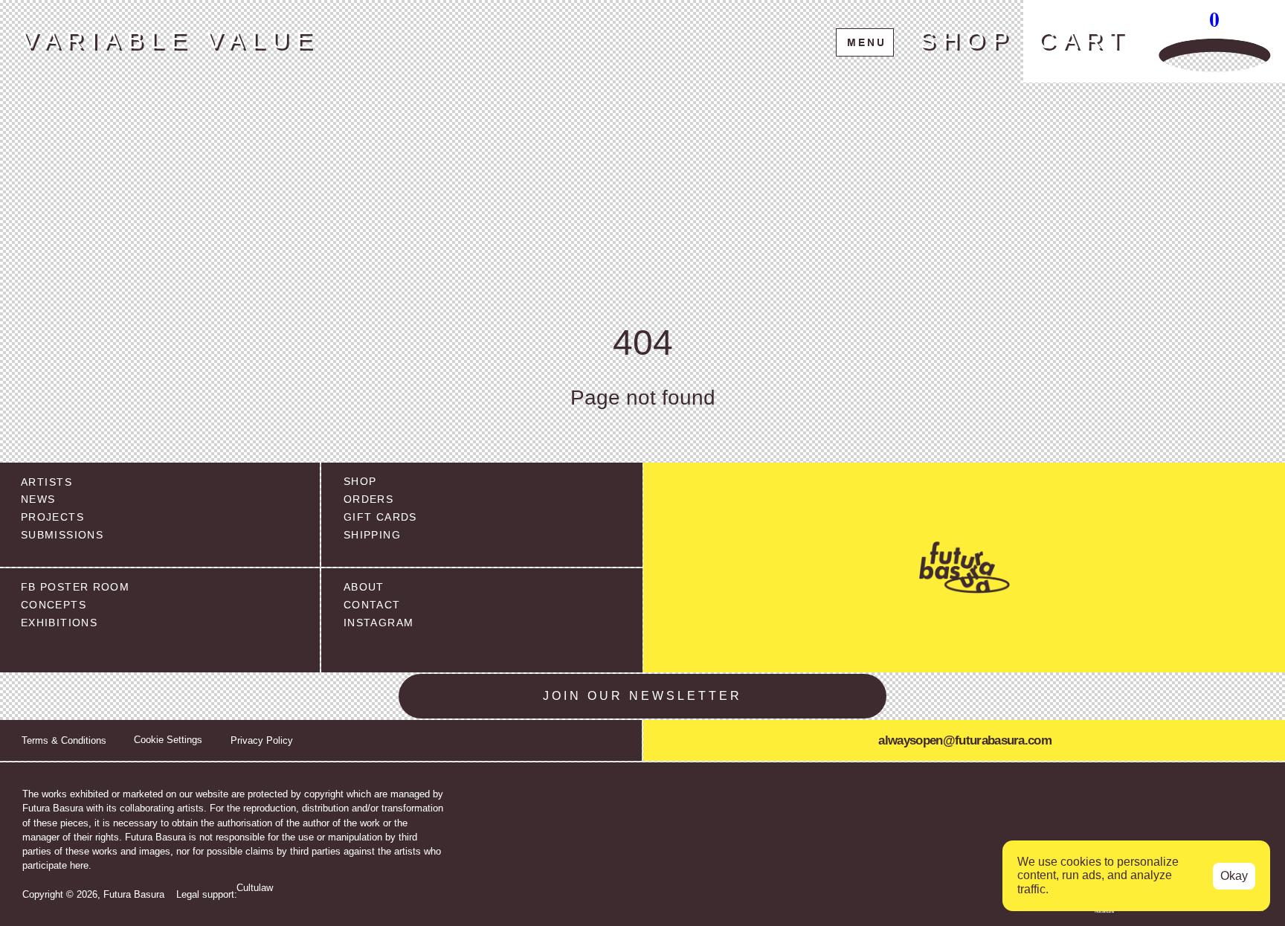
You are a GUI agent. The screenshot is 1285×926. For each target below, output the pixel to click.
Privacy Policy (262, 740)
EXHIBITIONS (59, 622)
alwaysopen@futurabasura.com (964, 740)
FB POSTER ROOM (75, 587)
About (364, 587)
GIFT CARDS (380, 517)
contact (372, 605)
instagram (378, 622)
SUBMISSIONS (62, 535)
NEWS (38, 499)
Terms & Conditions (64, 740)
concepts (53, 605)
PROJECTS (52, 517)
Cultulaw (254, 887)
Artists (46, 482)
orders (368, 499)
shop (360, 481)
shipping (372, 535)
